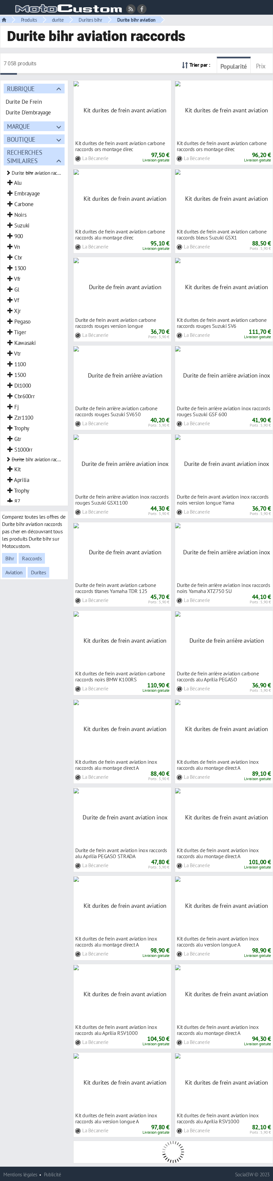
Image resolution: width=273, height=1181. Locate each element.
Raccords (32, 558)
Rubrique (21, 88)
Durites (38, 572)
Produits (29, 19)
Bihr (9, 558)
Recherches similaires (24, 156)
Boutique (21, 139)
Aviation (14, 572)
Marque (18, 126)
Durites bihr (90, 19)
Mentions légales (20, 1174)
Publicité (52, 1174)
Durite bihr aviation (136, 19)
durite (58, 19)
